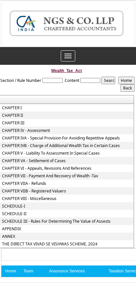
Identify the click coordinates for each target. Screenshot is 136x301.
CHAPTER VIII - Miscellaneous (29, 198)
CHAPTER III (13, 123)
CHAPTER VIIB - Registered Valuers (34, 191)
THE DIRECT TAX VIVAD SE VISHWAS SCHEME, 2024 (49, 244)
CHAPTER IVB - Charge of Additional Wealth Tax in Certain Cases (61, 145)
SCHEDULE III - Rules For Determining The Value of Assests (56, 221)
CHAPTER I (12, 108)
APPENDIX (11, 229)
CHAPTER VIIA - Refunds (24, 183)
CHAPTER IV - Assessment (26, 130)
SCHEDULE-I (13, 206)
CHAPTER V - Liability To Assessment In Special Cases (51, 153)
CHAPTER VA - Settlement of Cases (34, 160)
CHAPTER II (12, 115)
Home (10, 271)
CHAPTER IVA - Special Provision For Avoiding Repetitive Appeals (61, 138)
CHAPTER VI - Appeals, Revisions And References (46, 168)
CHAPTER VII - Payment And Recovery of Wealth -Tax (50, 176)
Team (28, 271)
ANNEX (8, 236)
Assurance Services (67, 271)
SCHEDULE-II (14, 213)
